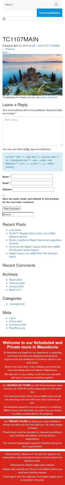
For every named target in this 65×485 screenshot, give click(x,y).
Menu (9, 4)
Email (6, 183)
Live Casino (15, 230)
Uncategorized (16, 304)
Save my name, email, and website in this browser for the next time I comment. (30, 200)
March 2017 (15, 289)
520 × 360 (37, 45)
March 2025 (15, 279)
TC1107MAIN (52, 45)
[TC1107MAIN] (32, 74)
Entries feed (15, 321)
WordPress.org (17, 328)
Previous (8, 49)
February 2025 (17, 283)
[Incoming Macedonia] (32, 23)
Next (6, 52)
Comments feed (17, 324)
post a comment (49, 97)
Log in (12, 318)
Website (7, 189)
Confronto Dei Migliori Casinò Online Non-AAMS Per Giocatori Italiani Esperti (34, 248)
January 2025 (16, 286)
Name (6, 176)
